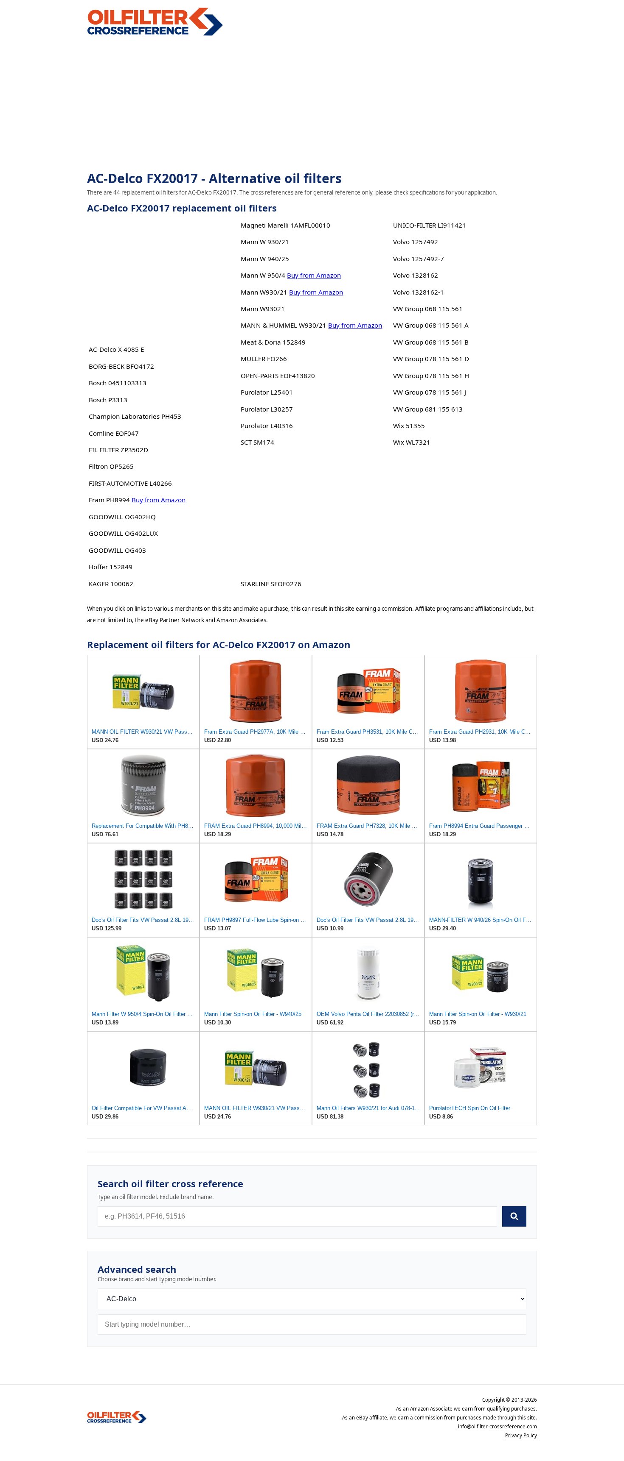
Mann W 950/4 (263, 275)
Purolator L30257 (267, 409)
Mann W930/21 (264, 292)
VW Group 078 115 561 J (429, 392)
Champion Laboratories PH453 (135, 416)
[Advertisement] (312, 104)
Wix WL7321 (411, 442)
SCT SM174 (257, 442)
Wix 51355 (409, 425)
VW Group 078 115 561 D (431, 358)
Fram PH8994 (109, 499)
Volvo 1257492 (415, 241)
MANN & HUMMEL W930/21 (283, 325)
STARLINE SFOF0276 (271, 583)
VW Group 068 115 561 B (431, 342)
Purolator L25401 (267, 392)
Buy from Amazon (159, 499)
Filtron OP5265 (111, 466)
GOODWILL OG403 (117, 550)
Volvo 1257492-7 (418, 258)
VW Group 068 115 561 (428, 308)
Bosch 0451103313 (117, 382)
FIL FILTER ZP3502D (118, 449)
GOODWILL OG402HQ (122, 516)
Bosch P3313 (108, 399)
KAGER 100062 (111, 583)
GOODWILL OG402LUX (123, 533)
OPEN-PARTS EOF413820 (278, 375)
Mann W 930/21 (265, 241)
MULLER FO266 (264, 358)
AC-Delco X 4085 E (116, 349)
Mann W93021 (263, 308)
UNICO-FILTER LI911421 (429, 225)
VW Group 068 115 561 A (431, 325)
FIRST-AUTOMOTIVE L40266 (130, 483)
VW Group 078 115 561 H (431, 375)
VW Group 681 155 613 (428, 409)
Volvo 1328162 (415, 275)
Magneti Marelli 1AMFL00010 (285, 225)
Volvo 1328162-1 (418, 292)
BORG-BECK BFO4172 (121, 366)
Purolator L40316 (267, 425)
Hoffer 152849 (110, 566)
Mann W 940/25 (265, 258)
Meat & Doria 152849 (273, 342)
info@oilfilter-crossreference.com (497, 1426)
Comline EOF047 (114, 433)
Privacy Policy (521, 1435)
